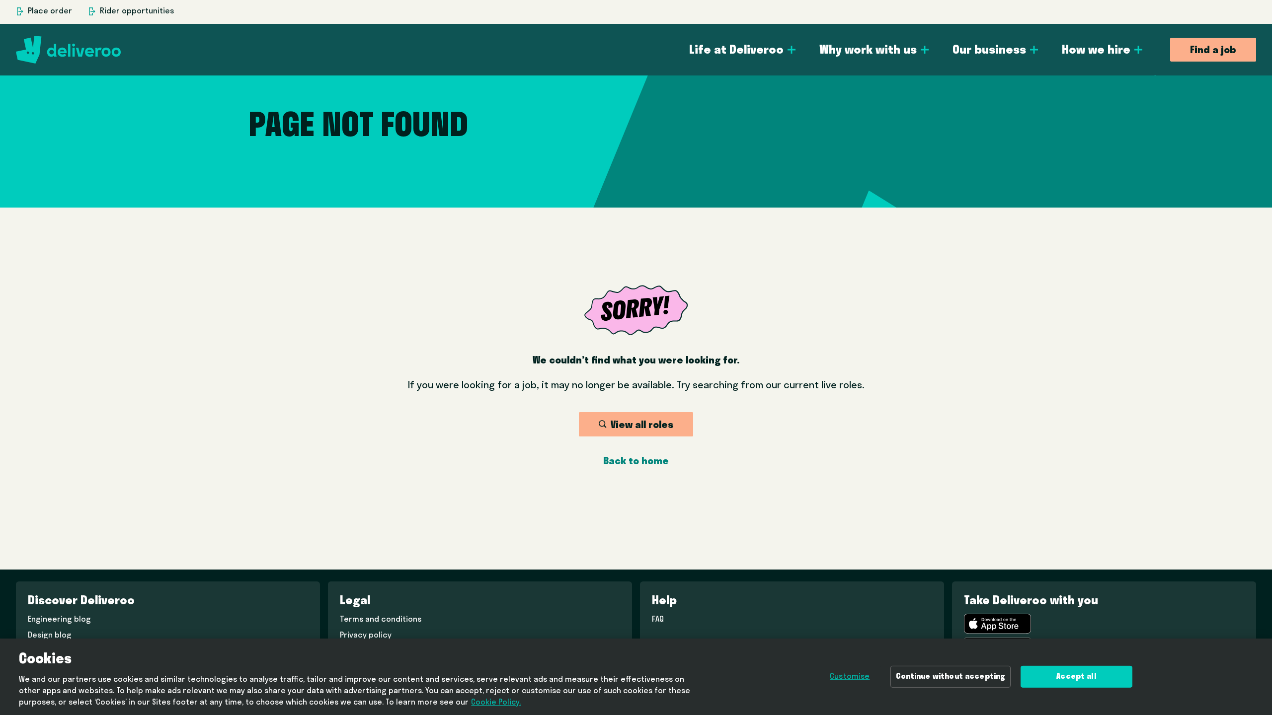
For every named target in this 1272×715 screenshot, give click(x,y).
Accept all (1076, 677)
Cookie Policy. (496, 703)
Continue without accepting (950, 677)
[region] (636, 677)
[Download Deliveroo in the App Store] (997, 624)
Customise (850, 677)
